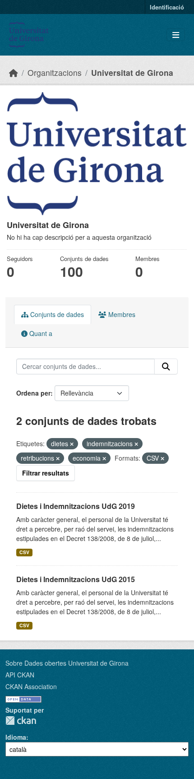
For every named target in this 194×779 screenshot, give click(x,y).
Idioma (15, 737)
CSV (24, 552)
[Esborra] (72, 444)
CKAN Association (31, 686)
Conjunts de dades (56, 314)
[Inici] (13, 72)
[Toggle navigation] (175, 35)
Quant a (40, 333)
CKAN (20, 720)
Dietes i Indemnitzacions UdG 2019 (75, 506)
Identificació (167, 7)
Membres (120, 314)
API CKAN (19, 674)
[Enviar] (166, 367)
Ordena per (33, 392)
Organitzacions (55, 72)
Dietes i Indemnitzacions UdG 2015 (75, 579)
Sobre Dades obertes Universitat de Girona (67, 662)
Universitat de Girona (132, 72)
